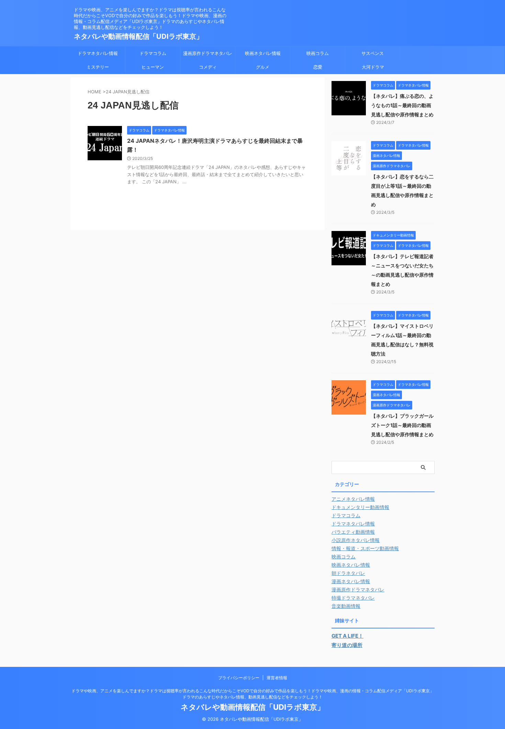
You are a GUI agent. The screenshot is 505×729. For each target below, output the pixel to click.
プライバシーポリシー (238, 677)
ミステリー (98, 67)
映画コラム (317, 53)
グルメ (262, 67)
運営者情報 (277, 677)
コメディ (208, 67)
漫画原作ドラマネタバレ (207, 53)
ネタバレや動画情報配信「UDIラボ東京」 (138, 36)
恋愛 (317, 67)
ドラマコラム (152, 53)
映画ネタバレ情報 (263, 53)
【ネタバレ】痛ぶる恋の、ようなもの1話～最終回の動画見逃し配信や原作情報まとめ (402, 105)
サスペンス (372, 53)
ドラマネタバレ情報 (98, 53)
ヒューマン (153, 67)
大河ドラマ (373, 67)
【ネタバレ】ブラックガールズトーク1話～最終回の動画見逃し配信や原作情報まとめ (402, 425)
